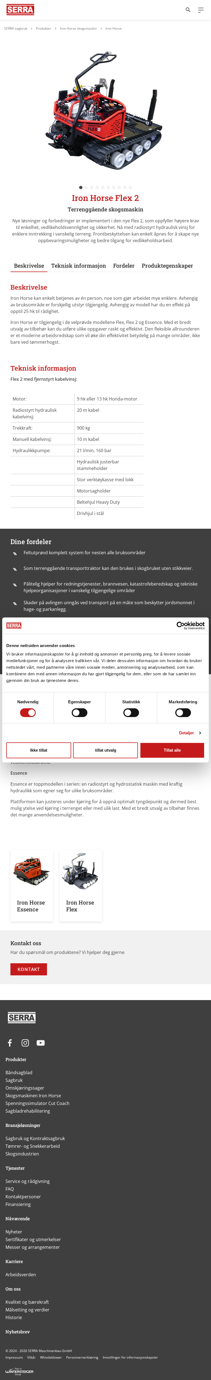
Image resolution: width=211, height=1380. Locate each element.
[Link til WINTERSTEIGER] (20, 10)
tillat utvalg (105, 750)
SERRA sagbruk (15, 28)
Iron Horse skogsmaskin (78, 28)
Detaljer (186, 732)
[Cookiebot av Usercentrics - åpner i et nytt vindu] (181, 626)
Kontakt (29, 969)
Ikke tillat (38, 750)
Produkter (43, 28)
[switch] (79, 712)
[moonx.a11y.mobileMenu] (199, 10)
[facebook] (9, 1042)
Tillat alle (172, 750)
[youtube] (40, 1042)
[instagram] (25, 1042)
